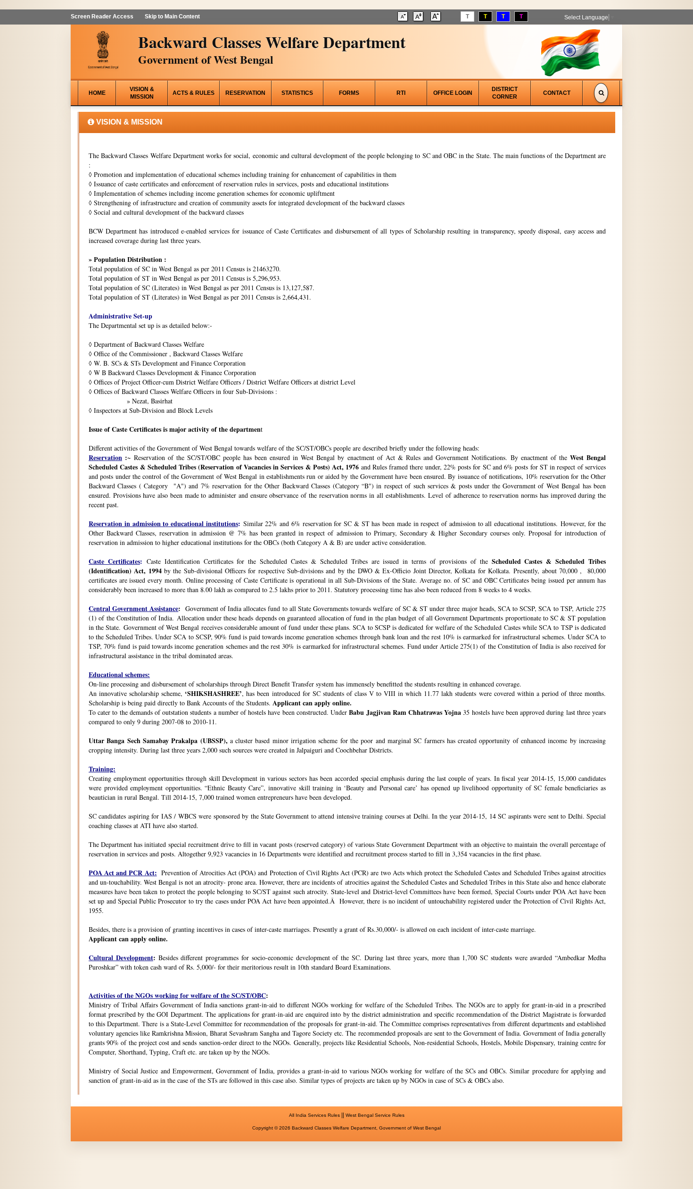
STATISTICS (297, 93)
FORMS (349, 93)
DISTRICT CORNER (505, 93)
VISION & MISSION (142, 93)
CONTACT (556, 93)
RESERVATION (245, 93)
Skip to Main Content (172, 16)
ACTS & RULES (193, 93)
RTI (400, 93)
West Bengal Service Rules (375, 1115)
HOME (97, 93)
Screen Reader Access (102, 16)
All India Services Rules (314, 1115)
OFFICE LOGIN (452, 93)
